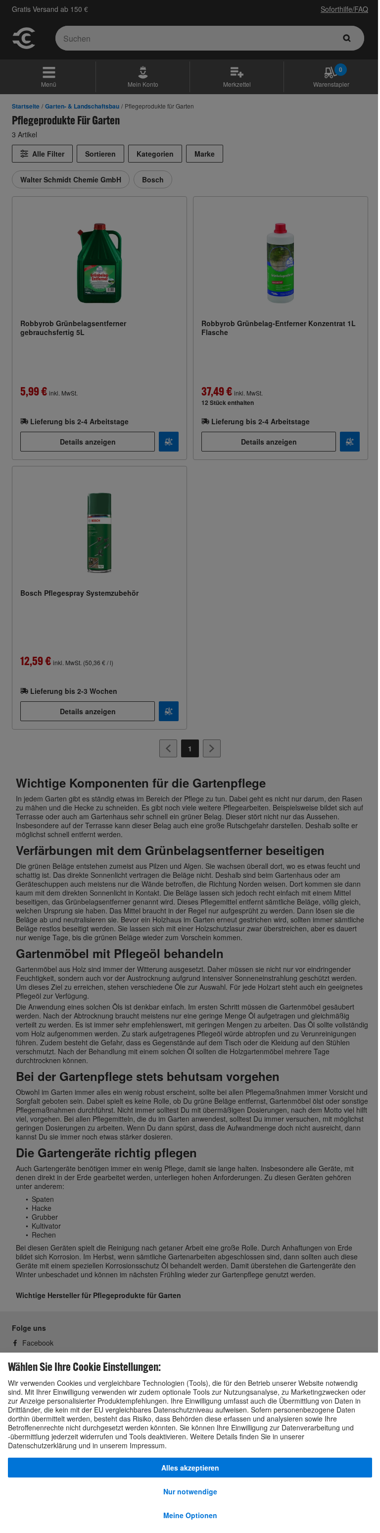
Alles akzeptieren (190, 1468)
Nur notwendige (190, 1491)
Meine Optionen (190, 1515)
